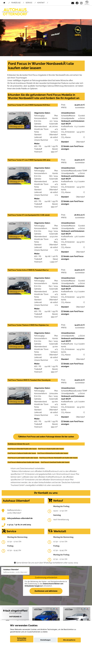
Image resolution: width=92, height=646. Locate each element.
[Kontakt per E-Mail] (72, 2)
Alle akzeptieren (69, 640)
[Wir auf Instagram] (81, 2)
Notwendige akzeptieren (21, 639)
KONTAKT (41, 3)
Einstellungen (45, 640)
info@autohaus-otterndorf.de (20, 518)
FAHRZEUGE (16, 3)
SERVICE (29, 3)
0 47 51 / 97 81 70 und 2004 (19, 525)
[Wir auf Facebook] (77, 2)
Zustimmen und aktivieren (46, 591)
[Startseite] (87, 2)
